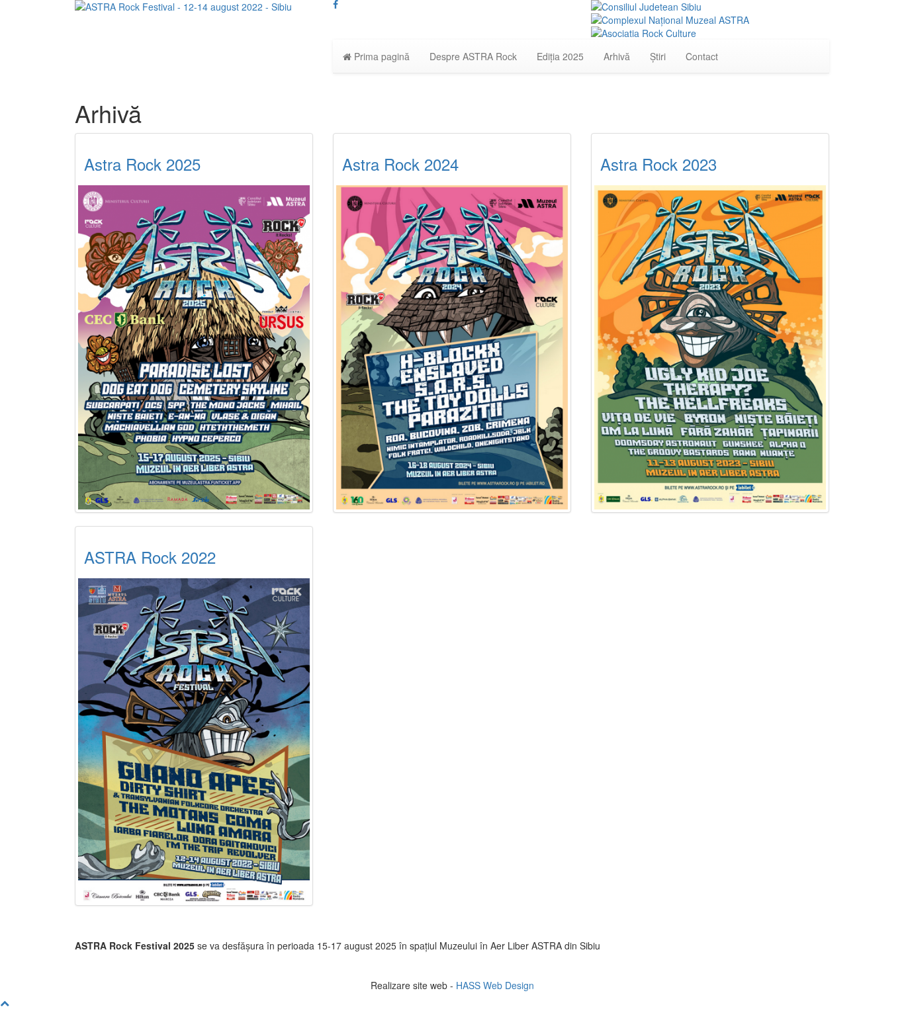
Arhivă (617, 56)
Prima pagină (380, 56)
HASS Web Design (495, 985)
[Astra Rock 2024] (452, 347)
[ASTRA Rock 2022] (194, 740)
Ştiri (658, 56)
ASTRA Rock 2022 (150, 556)
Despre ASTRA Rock (473, 56)
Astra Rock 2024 (400, 163)
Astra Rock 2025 (142, 163)
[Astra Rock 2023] (710, 347)
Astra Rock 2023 (658, 163)
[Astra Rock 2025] (194, 347)
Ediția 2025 (560, 56)
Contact (702, 56)
